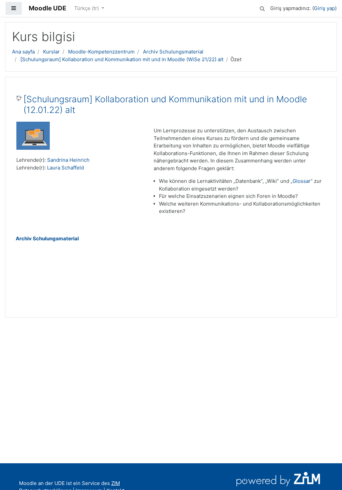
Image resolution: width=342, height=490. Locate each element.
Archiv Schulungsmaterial (173, 51)
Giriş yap (324, 8)
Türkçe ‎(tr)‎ (87, 8)
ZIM (115, 483)
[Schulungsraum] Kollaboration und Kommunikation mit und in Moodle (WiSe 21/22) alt (121, 59)
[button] (262, 7)
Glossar (302, 181)
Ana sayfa (23, 51)
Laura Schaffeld (65, 167)
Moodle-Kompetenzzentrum (101, 51)
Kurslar (51, 51)
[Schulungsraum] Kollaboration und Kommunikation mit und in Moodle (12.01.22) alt (165, 104)
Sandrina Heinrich (68, 160)
